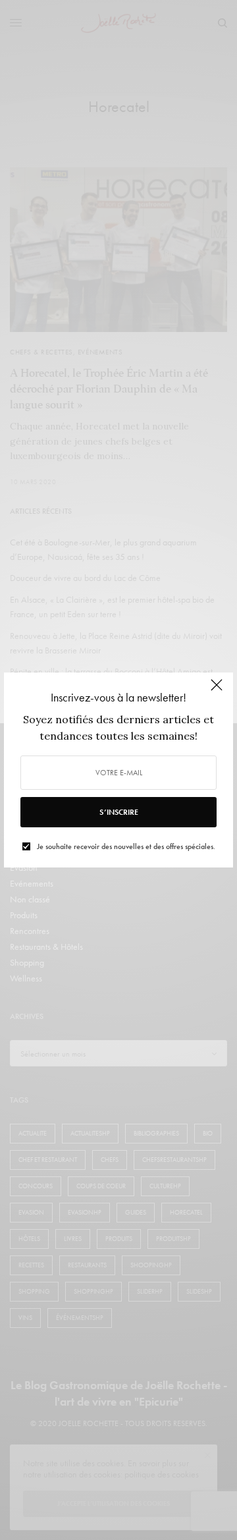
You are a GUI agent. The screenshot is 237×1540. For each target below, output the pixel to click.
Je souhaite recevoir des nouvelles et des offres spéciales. (126, 846)
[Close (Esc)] (216, 690)
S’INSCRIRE (118, 812)
